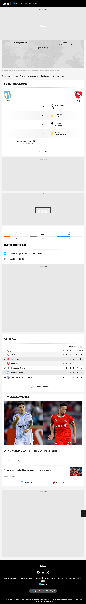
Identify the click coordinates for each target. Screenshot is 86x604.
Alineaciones (33, 76)
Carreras (38, 578)
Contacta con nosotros (10, 578)
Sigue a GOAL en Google (44, 591)
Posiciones (45, 76)
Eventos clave (18, 76)
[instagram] (43, 573)
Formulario (72, 346)
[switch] (80, 347)
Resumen (6, 76)
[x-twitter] (47, 573)
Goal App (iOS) (62, 578)
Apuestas (79, 578)
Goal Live (72, 578)
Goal (15, 599)
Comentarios (58, 76)
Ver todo (43, 152)
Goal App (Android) (49, 578)
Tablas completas (43, 386)
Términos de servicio (25, 578)
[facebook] (38, 573)
